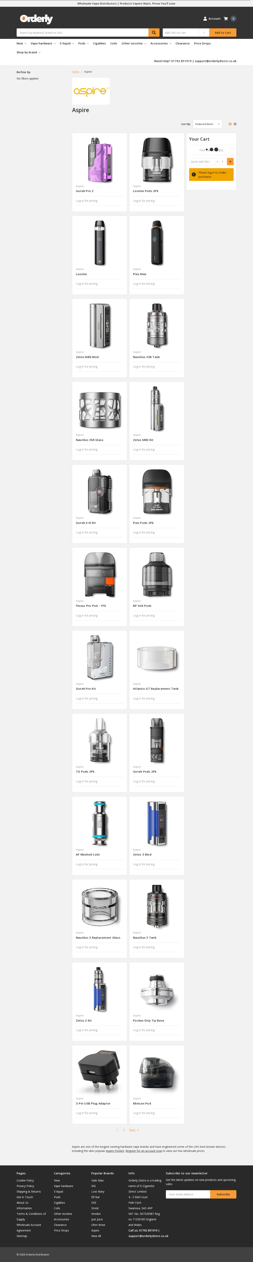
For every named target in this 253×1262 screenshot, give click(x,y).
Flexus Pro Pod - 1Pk (91, 606)
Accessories (159, 43)
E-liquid (65, 43)
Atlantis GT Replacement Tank (155, 689)
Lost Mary (97, 1191)
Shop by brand (27, 52)
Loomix (81, 274)
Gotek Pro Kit (86, 689)
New (20, 43)
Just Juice (97, 1219)
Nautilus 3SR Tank (146, 357)
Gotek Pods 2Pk (145, 771)
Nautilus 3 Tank (144, 937)
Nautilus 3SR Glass (90, 440)
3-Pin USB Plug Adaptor (93, 1103)
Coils (113, 43)
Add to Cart (223, 33)
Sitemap (22, 1236)
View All (96, 1236)
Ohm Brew (98, 1225)
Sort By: (186, 124)
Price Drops (202, 43)
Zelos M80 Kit (143, 440)
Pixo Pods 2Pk (143, 523)
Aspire (95, 1230)
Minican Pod (142, 1103)
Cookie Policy (25, 1180)
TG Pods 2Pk (85, 771)
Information (24, 1208)
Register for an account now (144, 1151)
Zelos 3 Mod (142, 854)
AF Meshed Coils (88, 854)
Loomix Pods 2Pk (145, 191)
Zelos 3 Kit (84, 1020)
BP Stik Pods (142, 606)
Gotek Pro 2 (85, 191)
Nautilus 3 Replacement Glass (98, 937)
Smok (95, 1208)
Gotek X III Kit (86, 523)
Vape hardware (42, 43)
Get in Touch (25, 1197)
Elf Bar (95, 1197)
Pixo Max (139, 274)
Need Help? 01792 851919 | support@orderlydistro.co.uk (195, 61)
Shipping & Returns (29, 1191)
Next (132, 1130)
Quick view (100, 160)
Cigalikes (99, 43)
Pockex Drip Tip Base (148, 1020)
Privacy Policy (25, 1186)
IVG (93, 1186)
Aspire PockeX (115, 1151)
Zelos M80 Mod (87, 357)
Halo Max (97, 1180)
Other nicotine (132, 43)
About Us (22, 1202)
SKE (93, 1202)
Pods (82, 43)
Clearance (183, 43)
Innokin (96, 1214)
